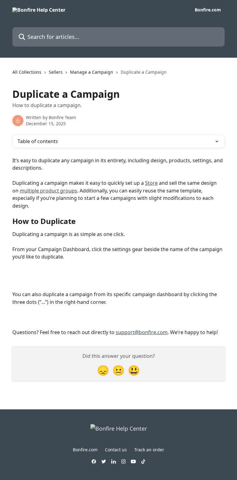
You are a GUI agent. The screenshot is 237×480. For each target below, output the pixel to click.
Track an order (149, 450)
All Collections (26, 72)
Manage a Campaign (91, 72)
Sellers (56, 72)
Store (151, 183)
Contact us (116, 450)
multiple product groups (48, 190)
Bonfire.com (208, 10)
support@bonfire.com (142, 332)
